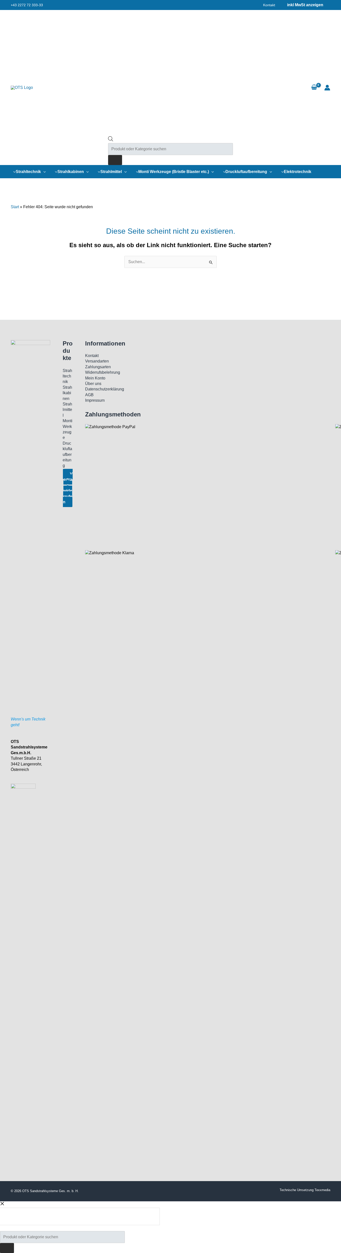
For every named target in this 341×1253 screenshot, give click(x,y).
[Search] (115, 160)
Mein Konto (95, 378)
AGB (89, 395)
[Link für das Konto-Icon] (327, 88)
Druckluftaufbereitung (67, 454)
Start (15, 207)
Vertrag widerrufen (68, 488)
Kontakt (269, 5)
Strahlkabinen (67, 393)
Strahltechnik (67, 376)
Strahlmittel (67, 409)
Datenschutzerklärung (104, 389)
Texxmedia (322, 1190)
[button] (43, 171)
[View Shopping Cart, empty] (314, 87)
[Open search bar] (110, 140)
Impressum (95, 400)
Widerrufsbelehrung (102, 372)
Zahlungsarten (98, 367)
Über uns (93, 383)
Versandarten (97, 361)
